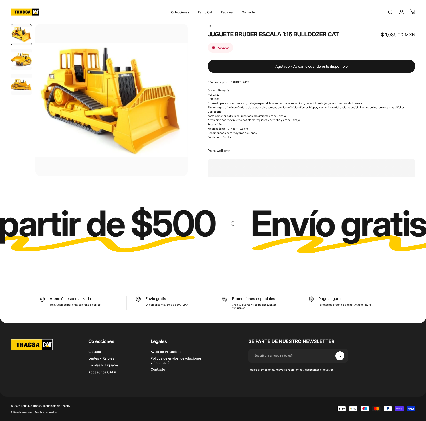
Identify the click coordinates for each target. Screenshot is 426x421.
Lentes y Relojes (101, 358)
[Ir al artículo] (21, 34)
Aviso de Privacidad (166, 352)
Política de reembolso (21, 412)
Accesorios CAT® (102, 372)
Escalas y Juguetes (103, 365)
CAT (210, 26)
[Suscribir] (339, 355)
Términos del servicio (46, 412)
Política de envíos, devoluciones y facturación (176, 360)
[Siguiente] (176, 110)
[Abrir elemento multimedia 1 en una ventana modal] (111, 100)
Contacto (158, 370)
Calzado (94, 352)
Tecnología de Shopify (56, 405)
